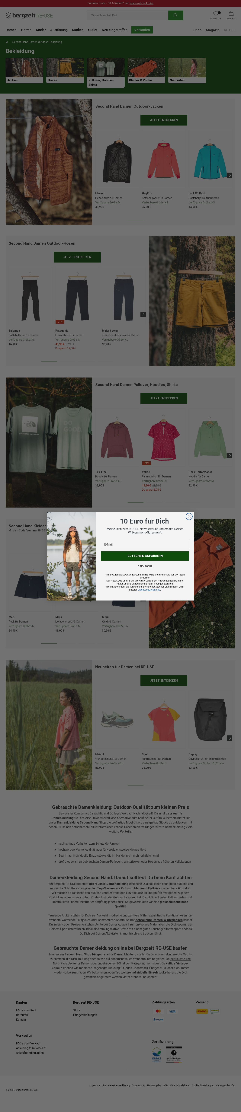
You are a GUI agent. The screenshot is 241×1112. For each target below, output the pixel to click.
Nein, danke (145, 565)
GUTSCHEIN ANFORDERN (145, 556)
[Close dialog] (189, 516)
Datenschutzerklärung (149, 589)
